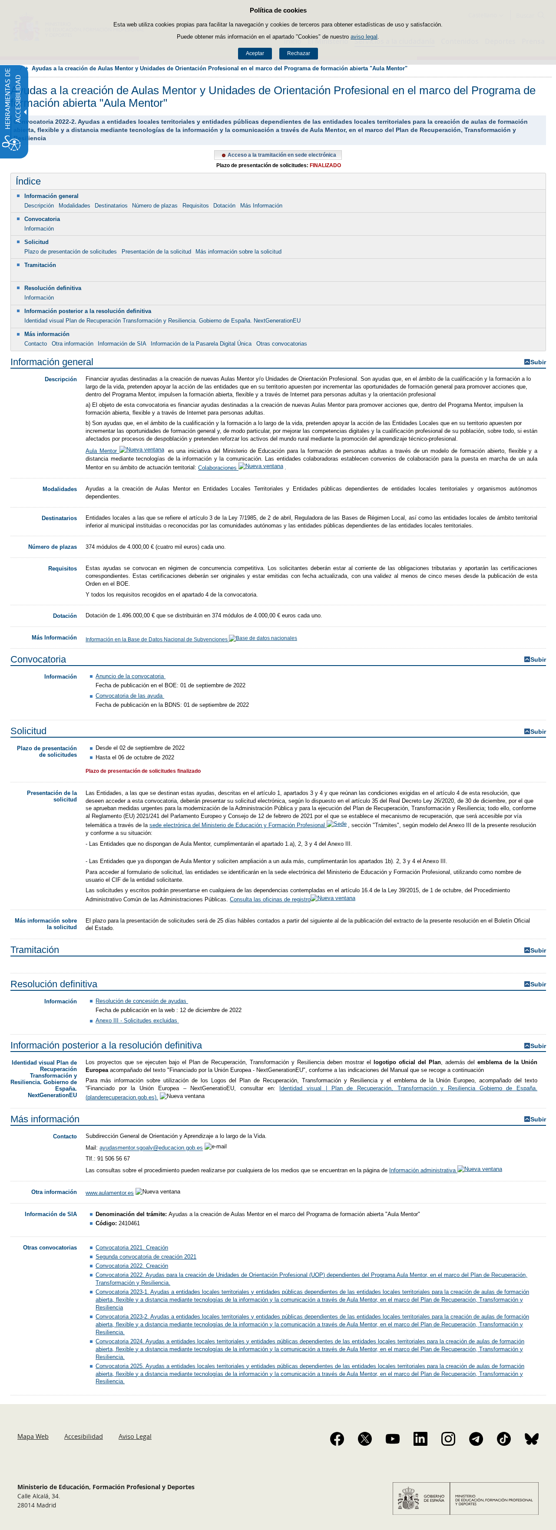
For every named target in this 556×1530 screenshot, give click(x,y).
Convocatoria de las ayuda (130, 695)
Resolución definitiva (52, 288)
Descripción (39, 205)
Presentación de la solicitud (156, 251)
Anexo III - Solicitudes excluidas (137, 1020)
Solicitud (36, 242)
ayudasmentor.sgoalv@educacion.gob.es (151, 1148)
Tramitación (40, 265)
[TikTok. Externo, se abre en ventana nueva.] (504, 1439)
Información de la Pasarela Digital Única (201, 343)
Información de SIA (122, 343)
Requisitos (195, 205)
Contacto (35, 343)
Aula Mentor (102, 451)
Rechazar (298, 53)
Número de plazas (155, 205)
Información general (51, 196)
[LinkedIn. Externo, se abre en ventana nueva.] (420, 1439)
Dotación (224, 205)
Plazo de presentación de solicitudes (70, 251)
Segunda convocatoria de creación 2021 (146, 1256)
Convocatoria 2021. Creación (132, 1247)
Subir (538, 362)
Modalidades (74, 205)
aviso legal (364, 36)
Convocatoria (42, 219)
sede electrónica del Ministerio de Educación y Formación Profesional (238, 825)
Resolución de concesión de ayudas (142, 1001)
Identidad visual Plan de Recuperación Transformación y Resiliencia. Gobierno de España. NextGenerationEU (162, 320)
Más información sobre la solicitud (238, 251)
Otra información (72, 343)
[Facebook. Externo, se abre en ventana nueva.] (337, 1439)
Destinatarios (111, 205)
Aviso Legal (135, 1436)
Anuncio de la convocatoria (130, 676)
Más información (47, 334)
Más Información (261, 205)
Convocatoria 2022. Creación (132, 1266)
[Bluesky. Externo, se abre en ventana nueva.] (532, 1439)
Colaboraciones (218, 468)
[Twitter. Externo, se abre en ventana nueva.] (365, 1439)
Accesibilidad (83, 1436)
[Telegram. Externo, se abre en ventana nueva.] (476, 1439)
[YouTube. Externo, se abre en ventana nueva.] (393, 1439)
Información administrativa (423, 1170)
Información (39, 228)
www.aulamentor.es (110, 1193)
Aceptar (255, 53)
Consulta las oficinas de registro (270, 899)
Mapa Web (33, 1436)
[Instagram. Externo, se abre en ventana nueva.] (448, 1439)
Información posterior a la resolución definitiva (87, 311)
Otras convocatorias (281, 343)
